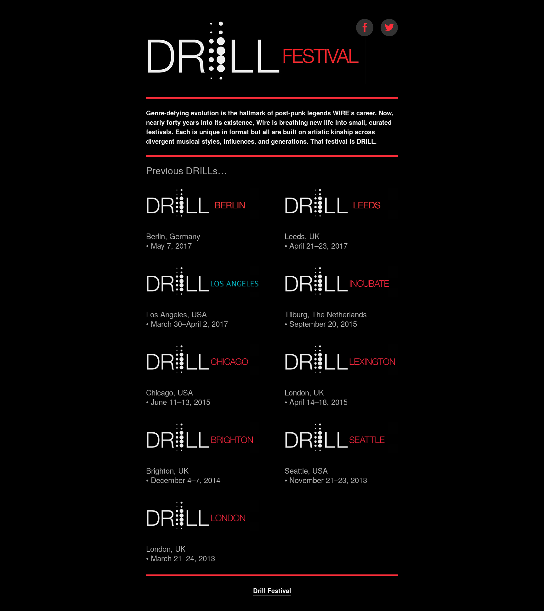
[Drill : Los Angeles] (202, 292)
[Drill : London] (202, 526)
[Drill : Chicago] (202, 370)
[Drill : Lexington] (341, 370)
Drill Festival (272, 590)
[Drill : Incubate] (341, 292)
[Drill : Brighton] (202, 448)
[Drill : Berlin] (202, 213)
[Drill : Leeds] (341, 213)
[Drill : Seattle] (341, 448)
